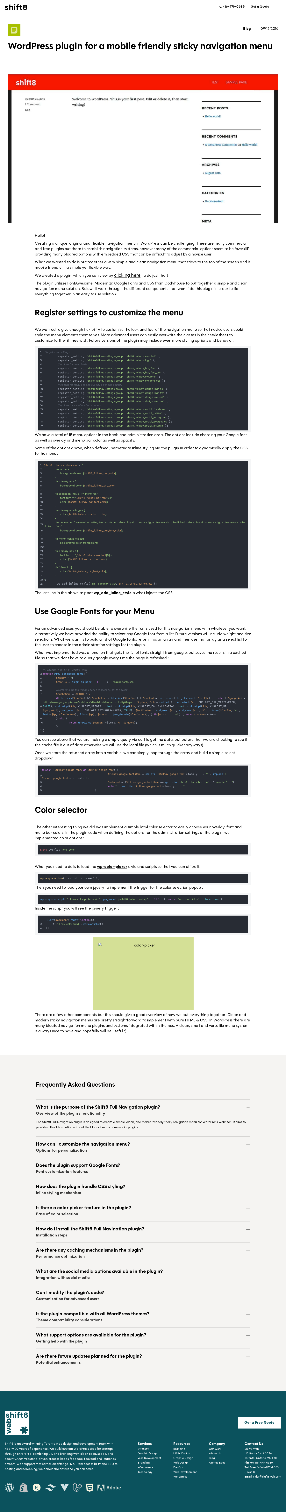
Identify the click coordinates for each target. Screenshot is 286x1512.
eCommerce (145, 1467)
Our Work (215, 1449)
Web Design (181, 1462)
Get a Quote (260, 6)
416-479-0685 (259, 1462)
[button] (143, 1111)
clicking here (127, 275)
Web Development (185, 1472)
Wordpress (180, 1476)
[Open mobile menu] (278, 7)
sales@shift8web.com (263, 1476)
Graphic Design (148, 1453)
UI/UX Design (181, 1453)
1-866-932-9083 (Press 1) (262, 1470)
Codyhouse (174, 283)
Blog (212, 1458)
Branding (144, 1462)
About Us (215, 1453)
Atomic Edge (217, 1462)
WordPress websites (217, 1122)
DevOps (178, 1467)
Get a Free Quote (259, 1423)
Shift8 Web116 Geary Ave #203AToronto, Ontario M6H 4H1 (261, 1454)
